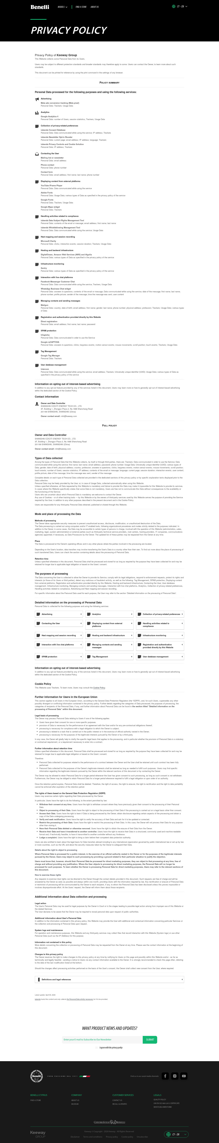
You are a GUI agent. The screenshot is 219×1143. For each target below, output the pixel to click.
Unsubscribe (142, 1137)
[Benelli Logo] (44, 7)
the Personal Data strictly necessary (80, 999)
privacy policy (117, 1047)
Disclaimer (75, 1137)
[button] (180, 6)
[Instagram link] (174, 1076)
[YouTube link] (183, 1076)
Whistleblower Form (163, 1107)
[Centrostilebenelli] (109, 1122)
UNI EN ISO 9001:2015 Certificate (167, 1103)
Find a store (81, 7)
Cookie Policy (99, 687)
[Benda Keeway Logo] (36, 1076)
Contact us (117, 1100)
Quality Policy (160, 1100)
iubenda (38, 999)
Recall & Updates (119, 1104)
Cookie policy (127, 1137)
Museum (75, 1104)
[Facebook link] (165, 1076)
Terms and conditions (92, 1137)
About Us (95, 7)
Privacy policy (112, 1137)
